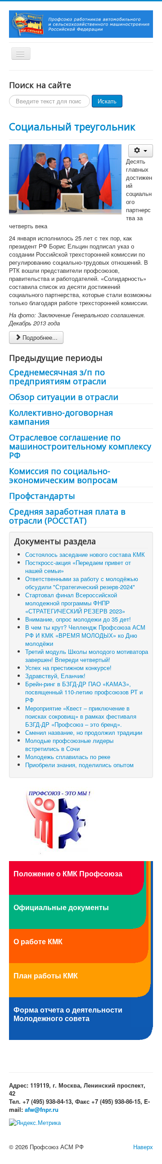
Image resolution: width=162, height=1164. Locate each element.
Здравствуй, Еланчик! (55, 675)
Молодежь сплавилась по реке (67, 756)
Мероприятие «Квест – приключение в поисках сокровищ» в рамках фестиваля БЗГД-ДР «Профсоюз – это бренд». (80, 716)
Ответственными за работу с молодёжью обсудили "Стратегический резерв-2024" (81, 582)
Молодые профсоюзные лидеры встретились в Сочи (69, 744)
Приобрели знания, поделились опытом (79, 764)
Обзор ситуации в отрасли (63, 396)
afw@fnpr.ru (41, 1109)
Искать (107, 101)
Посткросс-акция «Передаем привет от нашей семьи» (78, 566)
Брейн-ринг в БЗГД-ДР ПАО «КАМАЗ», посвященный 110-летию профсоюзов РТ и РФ (84, 692)
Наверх (143, 1146)
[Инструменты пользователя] (140, 150)
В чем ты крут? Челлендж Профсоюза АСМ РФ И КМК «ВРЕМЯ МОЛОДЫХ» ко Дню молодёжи (85, 635)
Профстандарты (42, 495)
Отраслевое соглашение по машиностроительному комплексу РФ (80, 446)
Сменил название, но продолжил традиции (83, 732)
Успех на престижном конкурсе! (68, 667)
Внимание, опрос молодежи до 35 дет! (78, 619)
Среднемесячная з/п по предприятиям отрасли (57, 377)
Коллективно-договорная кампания (61, 417)
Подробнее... (40, 337)
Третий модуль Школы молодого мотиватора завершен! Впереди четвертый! (86, 655)
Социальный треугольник (72, 126)
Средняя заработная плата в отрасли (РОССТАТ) (67, 516)
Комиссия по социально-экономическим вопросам (63, 475)
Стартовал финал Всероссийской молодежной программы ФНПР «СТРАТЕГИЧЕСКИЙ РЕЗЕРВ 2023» (75, 603)
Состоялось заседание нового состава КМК (85, 554)
